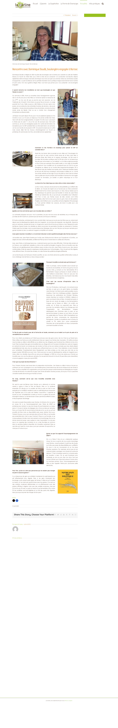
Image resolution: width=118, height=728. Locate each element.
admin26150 (27, 524)
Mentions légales (68, 700)
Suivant (74, 15)
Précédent (68, 15)
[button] (103, 3)
